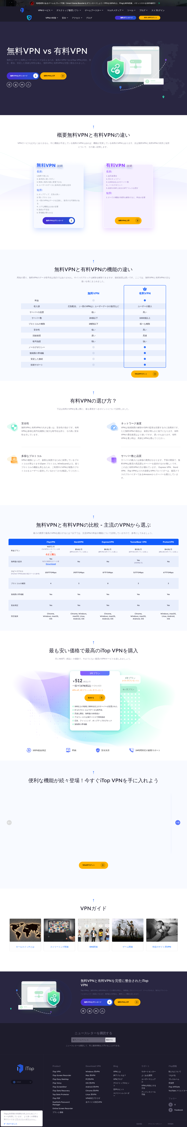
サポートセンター (148, 1071)
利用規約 (170, 1124)
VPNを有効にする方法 (148, 1086)
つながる (172, 1075)
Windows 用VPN (93, 1071)
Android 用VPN (92, 1087)
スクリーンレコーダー (121, 1094)
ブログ (89, 18)
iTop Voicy (57, 1083)
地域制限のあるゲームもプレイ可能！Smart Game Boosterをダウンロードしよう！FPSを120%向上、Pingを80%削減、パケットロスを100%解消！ (96, 3)
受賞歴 (171, 1083)
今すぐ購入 (51, 554)
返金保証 (139, 1124)
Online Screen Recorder (63, 1108)
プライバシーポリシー (155, 1124)
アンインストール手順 (148, 1093)
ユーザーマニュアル (148, 1080)
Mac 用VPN (90, 1075)
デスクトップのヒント (121, 1084)
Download (51, 564)
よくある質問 (146, 1075)
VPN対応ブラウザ (93, 1098)
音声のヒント (118, 1089)
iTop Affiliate (174, 1087)
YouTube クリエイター (178, 1090)
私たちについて (175, 1071)
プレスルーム (174, 1079)
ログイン (160, 10)
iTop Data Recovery (61, 1090)
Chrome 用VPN (92, 1090)
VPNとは (117, 1071)
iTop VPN (57, 1071)
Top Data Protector (61, 1094)
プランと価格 (58, 1112)
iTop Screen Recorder (62, 1075)
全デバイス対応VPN (94, 1102)
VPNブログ (118, 1079)
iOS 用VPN (90, 1083)
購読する (109, 1040)
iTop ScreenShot (60, 1087)
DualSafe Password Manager (61, 1103)
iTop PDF (56, 1098)
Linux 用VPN (91, 1094)
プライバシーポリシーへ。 (25, 1119)
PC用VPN (90, 1079)
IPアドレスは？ (119, 1075)
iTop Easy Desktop (61, 1079)
